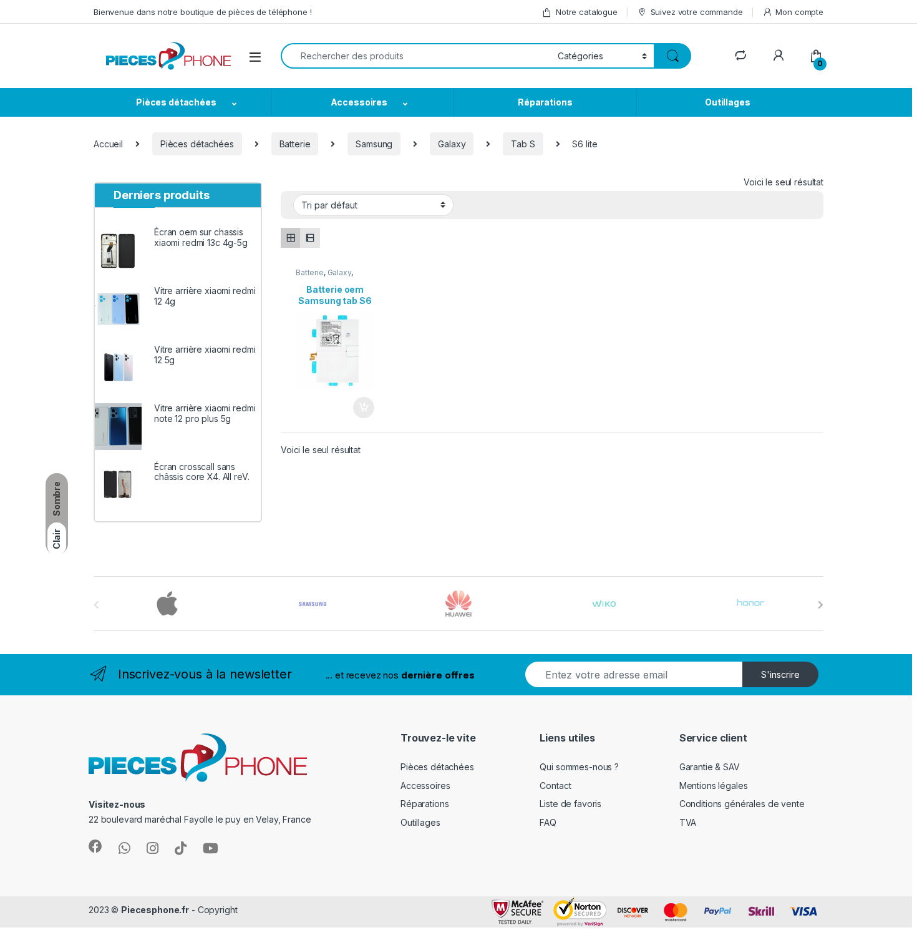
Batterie (295, 144)
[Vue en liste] (309, 237)
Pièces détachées (176, 102)
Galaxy (451, 144)
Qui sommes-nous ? (579, 766)
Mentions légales (713, 785)
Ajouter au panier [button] (360, 407)
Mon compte (799, 12)
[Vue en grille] (290, 237)
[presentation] (820, 604)
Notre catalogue (587, 12)
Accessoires (359, 102)
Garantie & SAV (709, 766)
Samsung (374, 144)
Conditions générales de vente (742, 803)
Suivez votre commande (697, 12)
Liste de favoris (570, 803)
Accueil (108, 144)
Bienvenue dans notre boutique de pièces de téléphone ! (202, 12)
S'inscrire (780, 674)
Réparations (545, 102)
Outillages (727, 102)
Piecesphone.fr (155, 909)
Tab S (523, 144)
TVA (688, 822)
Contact (555, 785)
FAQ (548, 822)
